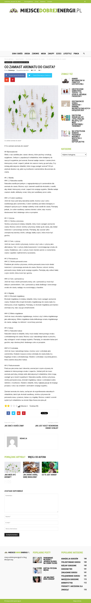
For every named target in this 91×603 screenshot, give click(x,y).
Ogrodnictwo (66, 569)
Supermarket (8, 62)
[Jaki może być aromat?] (12, 467)
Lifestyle (67, 53)
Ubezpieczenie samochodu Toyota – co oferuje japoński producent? (79, 92)
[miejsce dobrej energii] (45, 10)
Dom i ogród (17, 53)
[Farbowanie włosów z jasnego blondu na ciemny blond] (37, 560)
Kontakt (49, 1)
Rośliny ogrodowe (68, 566)
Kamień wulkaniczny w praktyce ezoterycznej (78, 81)
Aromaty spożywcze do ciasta (21, 62)
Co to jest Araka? (49, 475)
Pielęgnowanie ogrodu (70, 576)
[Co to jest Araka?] (50, 467)
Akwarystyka (67, 583)
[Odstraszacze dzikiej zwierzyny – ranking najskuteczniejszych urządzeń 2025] (65, 104)
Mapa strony (77, 601)
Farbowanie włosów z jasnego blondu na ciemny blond (50, 560)
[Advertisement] (45, 34)
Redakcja (11, 70)
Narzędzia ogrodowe (70, 579)
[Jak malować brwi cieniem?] (37, 579)
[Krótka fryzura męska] (37, 570)
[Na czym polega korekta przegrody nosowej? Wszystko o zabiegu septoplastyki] (65, 133)
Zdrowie (35, 53)
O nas (36, 1)
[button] (84, 53)
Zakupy (51, 53)
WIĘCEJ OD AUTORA (37, 457)
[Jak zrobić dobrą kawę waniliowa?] (31, 467)
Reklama (42, 1)
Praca (76, 53)
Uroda (27, 53)
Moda (43, 53)
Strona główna (28, 1)
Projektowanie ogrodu (70, 562)
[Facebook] (85, 1)
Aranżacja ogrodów (69, 559)
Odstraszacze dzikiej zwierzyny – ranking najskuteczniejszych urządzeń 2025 (81, 105)
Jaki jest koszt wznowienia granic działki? (46, 427)
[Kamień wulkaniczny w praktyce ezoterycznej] (65, 81)
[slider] (11, 405)
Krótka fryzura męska (50, 569)
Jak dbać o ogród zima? (14, 426)
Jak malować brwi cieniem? (48, 578)
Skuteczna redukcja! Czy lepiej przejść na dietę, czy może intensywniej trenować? (78, 120)
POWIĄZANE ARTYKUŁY (14, 457)
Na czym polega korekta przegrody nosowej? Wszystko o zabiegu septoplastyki (78, 136)
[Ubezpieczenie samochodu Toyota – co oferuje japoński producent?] (65, 91)
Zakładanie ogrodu (69, 572)
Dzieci (58, 53)
